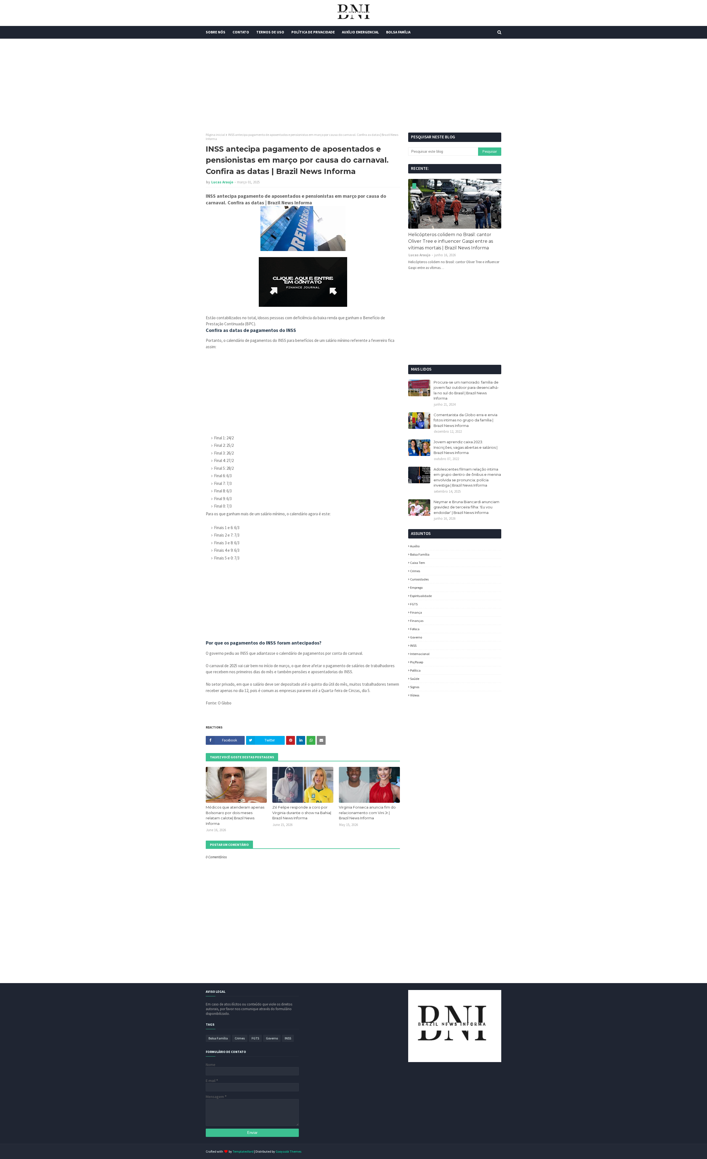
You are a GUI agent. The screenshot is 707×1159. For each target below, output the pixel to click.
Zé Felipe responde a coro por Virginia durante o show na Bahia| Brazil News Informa (301, 812)
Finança (416, 612)
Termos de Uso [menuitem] (270, 32)
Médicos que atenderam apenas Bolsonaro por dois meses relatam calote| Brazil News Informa (235, 815)
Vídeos (414, 695)
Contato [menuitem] (241, 32)
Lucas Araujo (222, 182)
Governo (416, 637)
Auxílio (415, 546)
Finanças (416, 621)
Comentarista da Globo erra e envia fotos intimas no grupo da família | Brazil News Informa (465, 420)
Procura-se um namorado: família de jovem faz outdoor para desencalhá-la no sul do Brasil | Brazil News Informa (466, 390)
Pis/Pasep (416, 662)
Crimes (415, 571)
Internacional (419, 654)
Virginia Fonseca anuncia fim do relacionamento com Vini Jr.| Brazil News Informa (367, 812)
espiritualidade (421, 596)
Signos (414, 687)
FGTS (414, 604)
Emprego (416, 587)
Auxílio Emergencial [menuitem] (360, 32)
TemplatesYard (243, 1151)
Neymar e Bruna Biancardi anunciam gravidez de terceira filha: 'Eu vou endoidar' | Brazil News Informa (466, 507)
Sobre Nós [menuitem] (215, 32)
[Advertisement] (353, 85)
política (415, 670)
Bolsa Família (419, 554)
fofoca (415, 629)
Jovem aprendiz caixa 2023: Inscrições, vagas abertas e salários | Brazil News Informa (465, 447)
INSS (413, 645)
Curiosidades (419, 579)
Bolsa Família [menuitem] (398, 32)
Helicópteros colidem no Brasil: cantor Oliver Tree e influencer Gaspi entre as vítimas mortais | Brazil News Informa (450, 241)
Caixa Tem (417, 563)
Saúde (414, 679)
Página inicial (215, 135)
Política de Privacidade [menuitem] (313, 32)
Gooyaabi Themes (288, 1151)
